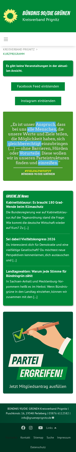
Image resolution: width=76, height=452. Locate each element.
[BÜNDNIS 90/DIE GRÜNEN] (10, 16)
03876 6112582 (59, 413)
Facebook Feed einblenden (38, 86)
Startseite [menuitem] (11, 437)
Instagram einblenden (38, 100)
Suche (50, 437)
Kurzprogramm (14, 54)
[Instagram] (30, 428)
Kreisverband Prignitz (19, 49)
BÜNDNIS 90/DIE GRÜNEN (46, 13)
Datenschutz (38, 447)
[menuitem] (25, 437)
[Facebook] (23, 428)
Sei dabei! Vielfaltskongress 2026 (30, 239)
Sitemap (38, 437)
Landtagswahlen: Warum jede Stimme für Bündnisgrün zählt (36, 273)
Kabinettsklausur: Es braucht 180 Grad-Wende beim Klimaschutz (34, 204)
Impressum (64, 437)
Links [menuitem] (49, 428)
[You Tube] (40, 428)
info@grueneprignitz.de (36, 418)
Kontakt (25, 437)
